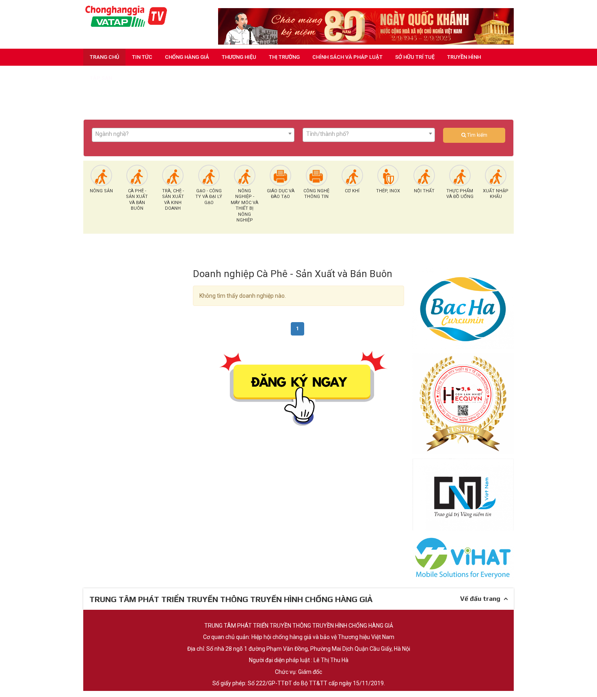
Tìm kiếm (476, 135)
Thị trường (284, 57)
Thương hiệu (239, 57)
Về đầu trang (482, 598)
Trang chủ (104, 57)
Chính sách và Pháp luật (347, 57)
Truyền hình (464, 57)
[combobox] (193, 135)
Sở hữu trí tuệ (415, 57)
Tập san (101, 78)
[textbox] (193, 134)
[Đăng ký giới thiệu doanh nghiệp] (298, 387)
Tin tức (142, 57)
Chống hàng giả (187, 57)
